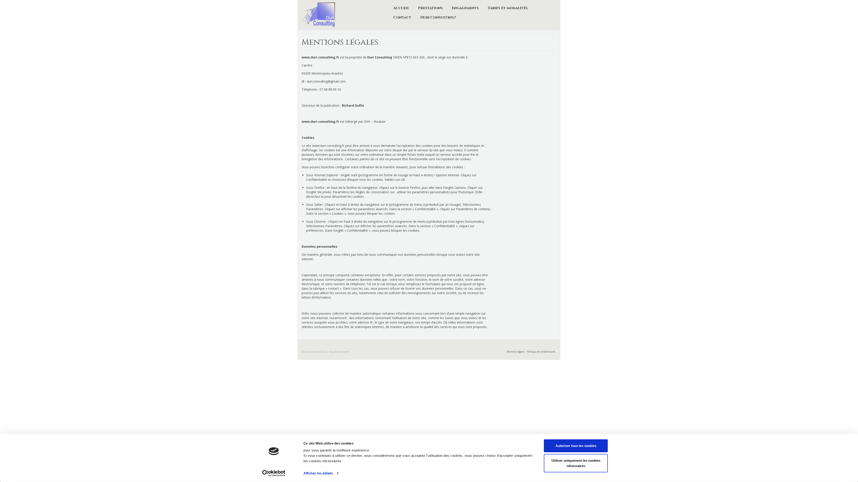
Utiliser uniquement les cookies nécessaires (575, 462)
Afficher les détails (318, 473)
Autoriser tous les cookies (575, 446)
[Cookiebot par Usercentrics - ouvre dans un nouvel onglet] (273, 473)
